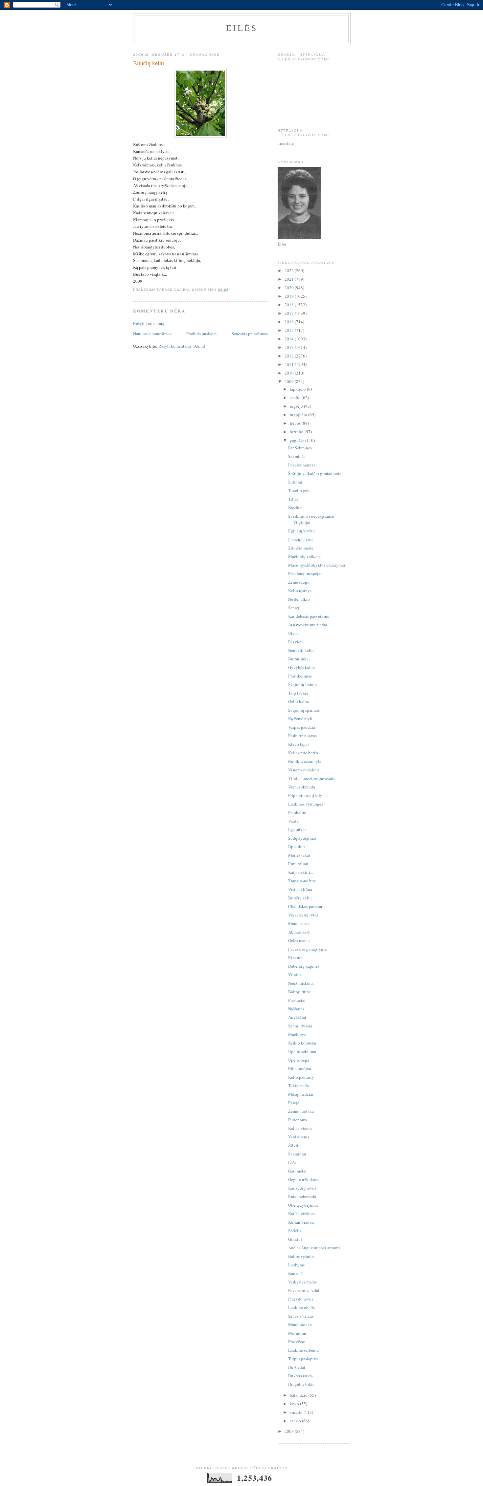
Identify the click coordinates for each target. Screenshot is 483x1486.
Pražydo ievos (300, 1299)
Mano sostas (299, 923)
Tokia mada (298, 1085)
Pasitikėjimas (300, 676)
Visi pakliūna (300, 889)
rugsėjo (297, 406)
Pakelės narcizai (302, 465)
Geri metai (297, 1171)
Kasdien (295, 507)
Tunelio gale (299, 490)
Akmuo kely (299, 932)
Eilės (242, 27)
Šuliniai (295, 482)
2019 (290, 296)
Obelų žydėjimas (303, 1205)
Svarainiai (297, 1154)
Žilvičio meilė (300, 548)
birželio (297, 432)
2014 (290, 339)
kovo (295, 1404)
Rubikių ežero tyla (304, 761)
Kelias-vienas (300, 1128)
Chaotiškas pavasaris (306, 906)
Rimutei (295, 957)
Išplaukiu (296, 847)
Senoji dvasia (300, 1026)
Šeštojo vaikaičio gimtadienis (314, 473)
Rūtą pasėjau (299, 1068)
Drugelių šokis (301, 1384)
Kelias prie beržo (303, 753)
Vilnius (294, 975)
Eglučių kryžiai (302, 531)
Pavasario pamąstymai (308, 949)
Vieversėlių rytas (303, 915)
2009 (290, 381)
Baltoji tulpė (299, 992)
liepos (296, 423)
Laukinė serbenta (303, 1350)
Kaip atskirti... (300, 872)
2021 (290, 279)
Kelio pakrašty (301, 1077)
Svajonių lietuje (302, 684)
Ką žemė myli (300, 718)
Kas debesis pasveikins (308, 616)
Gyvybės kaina (301, 667)
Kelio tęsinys (299, 590)
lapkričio (298, 389)
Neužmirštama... (302, 983)
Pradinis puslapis (201, 333)
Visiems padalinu (303, 770)
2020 (290, 288)
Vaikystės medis (302, 1282)
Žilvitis (294, 1145)
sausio (296, 1421)
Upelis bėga (298, 1060)
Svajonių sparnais (304, 710)
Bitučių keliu (300, 898)
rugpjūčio (299, 415)
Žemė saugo (299, 582)
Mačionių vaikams (304, 556)
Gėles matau (299, 940)
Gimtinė (295, 1239)
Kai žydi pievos (302, 1188)
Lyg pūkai (297, 829)
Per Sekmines (300, 448)
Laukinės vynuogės (305, 804)
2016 (290, 322)
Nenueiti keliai (301, 650)
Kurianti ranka (301, 1222)
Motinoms (297, 1333)
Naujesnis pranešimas (152, 333)
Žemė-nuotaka (301, 1111)
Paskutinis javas (302, 736)
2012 (290, 356)
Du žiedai (296, 1367)
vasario (297, 1412)
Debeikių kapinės (303, 966)
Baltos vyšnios (301, 1256)
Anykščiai (297, 1017)
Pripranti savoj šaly (305, 795)
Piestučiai (297, 1000)
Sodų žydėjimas (302, 838)
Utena (293, 633)
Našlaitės (296, 1009)
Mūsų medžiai (300, 1094)
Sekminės (296, 456)
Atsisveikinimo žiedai (307, 625)
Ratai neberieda (302, 1196)
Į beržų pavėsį (300, 539)
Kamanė (295, 1273)
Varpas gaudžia (301, 727)
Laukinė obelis (301, 1307)
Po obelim (297, 812)
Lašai (293, 1162)
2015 (290, 330)
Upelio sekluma (302, 1051)
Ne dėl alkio (299, 599)
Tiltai (293, 499)
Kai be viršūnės (301, 1214)
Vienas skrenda (301, 787)
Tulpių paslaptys (303, 1359)
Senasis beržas (300, 1316)
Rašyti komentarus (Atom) (181, 346)
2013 (290, 347)
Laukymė (296, 1265)
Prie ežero (297, 1342)
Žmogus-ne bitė (302, 881)
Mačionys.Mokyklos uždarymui (316, 565)
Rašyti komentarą (148, 323)
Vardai (294, 821)
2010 (290, 373)
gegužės (297, 440)
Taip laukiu (298, 693)
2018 (290, 305)
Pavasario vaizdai (303, 1290)
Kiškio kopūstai (302, 1043)
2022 (290, 270)
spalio (296, 397)
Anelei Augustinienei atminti (314, 1248)
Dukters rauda (300, 1376)
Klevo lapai (298, 744)
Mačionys (297, 1034)
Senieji (294, 608)
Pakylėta (296, 642)
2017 (290, 313)
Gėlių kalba (298, 701)
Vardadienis (298, 1137)
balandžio (299, 1395)
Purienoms (297, 1120)
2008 (290, 1431)
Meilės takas (299, 855)
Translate (286, 143)
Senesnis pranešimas (250, 333)
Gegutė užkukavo (304, 1179)
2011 (290, 364)
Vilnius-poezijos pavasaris (311, 778)
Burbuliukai (299, 659)
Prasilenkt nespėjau (305, 573)
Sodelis (294, 1231)
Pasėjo (294, 1103)
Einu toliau (298, 864)
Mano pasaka (300, 1324)
